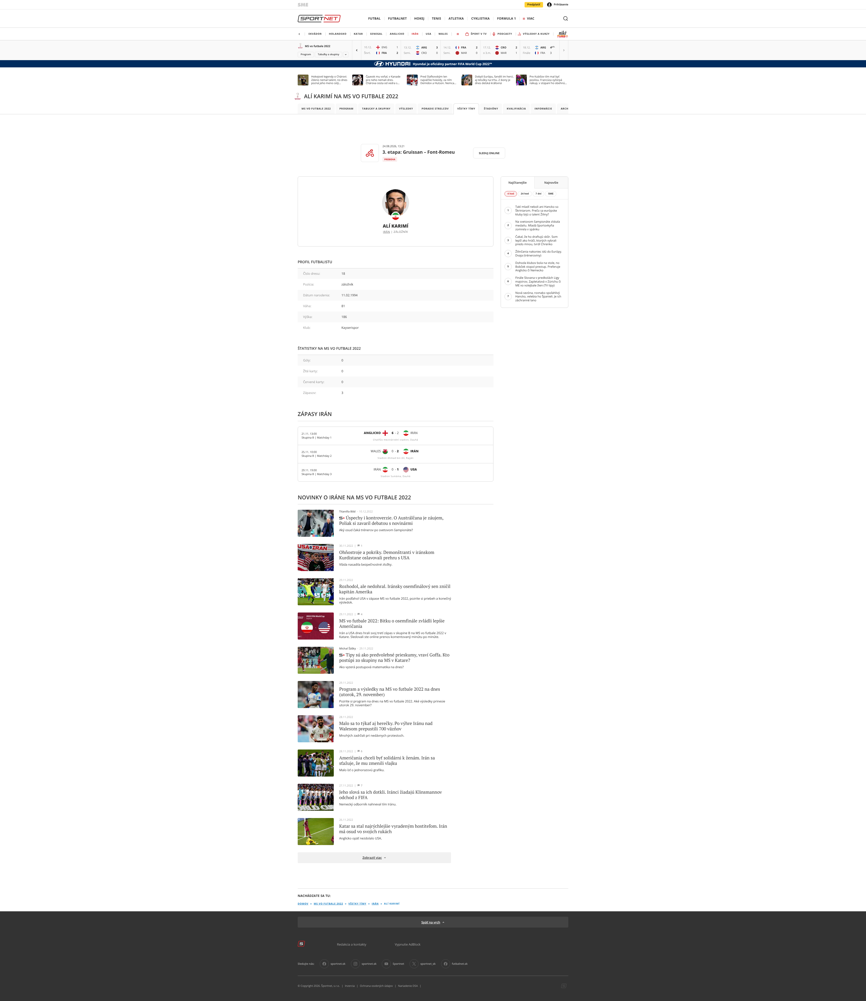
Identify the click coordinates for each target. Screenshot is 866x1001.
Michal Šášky (347, 648)
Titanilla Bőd (347, 511)
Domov (303, 903)
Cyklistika (480, 18)
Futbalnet (397, 18)
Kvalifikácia (516, 108)
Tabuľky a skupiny (328, 54)
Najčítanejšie (518, 183)
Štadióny (491, 108)
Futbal (374, 18)
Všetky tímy (466, 108)
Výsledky (406, 108)
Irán (386, 232)
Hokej (419, 18)
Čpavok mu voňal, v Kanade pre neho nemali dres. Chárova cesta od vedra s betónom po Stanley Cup (383, 80)
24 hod (525, 193)
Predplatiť (533, 4)
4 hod (510, 193)
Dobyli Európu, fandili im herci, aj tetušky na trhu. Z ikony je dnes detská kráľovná (494, 80)
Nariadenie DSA (408, 986)
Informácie (543, 108)
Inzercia (350, 986)
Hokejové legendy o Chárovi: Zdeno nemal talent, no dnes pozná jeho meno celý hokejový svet (329, 80)
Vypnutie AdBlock (408, 944)
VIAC (530, 18)
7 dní (538, 193)
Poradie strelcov (435, 108)
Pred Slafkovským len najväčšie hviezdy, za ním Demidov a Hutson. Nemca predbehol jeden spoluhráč (437, 80)
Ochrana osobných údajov (376, 986)
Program (306, 54)
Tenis (436, 18)
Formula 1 (506, 18)
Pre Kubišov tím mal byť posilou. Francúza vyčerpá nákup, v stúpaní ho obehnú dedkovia (547, 80)
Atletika (456, 18)
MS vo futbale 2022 (317, 46)
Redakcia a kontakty (351, 944)
